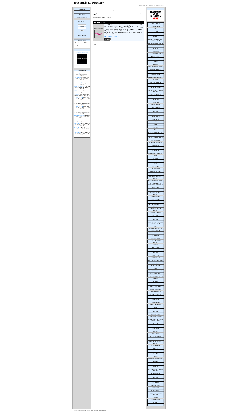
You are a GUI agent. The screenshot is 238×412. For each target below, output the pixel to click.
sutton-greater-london (155, 359)
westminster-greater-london (155, 393)
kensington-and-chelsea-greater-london (155, 222)
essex (155, 156)
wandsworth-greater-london (155, 376)
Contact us (96, 410)
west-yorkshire (155, 390)
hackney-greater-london (155, 181)
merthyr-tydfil (155, 258)
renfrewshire (155, 314)
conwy (155, 97)
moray (155, 268)
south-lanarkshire (155, 336)
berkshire (156, 51)
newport (155, 278)
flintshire (155, 166)
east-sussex (155, 150)
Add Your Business (82, 17)
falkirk (155, 158)
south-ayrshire (155, 334)
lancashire (155, 235)
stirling (155, 348)
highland (155, 202)
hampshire (155, 187)
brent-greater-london (155, 59)
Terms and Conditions (102, 410)
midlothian (155, 263)
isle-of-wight (156, 215)
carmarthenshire (155, 82)
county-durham (155, 107)
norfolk (155, 281)
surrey (155, 353)
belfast (155, 48)
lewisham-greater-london (155, 241)
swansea (155, 361)
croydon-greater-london (155, 110)
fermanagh (155, 161)
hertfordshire (155, 199)
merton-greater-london (155, 260)
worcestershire (155, 400)
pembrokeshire (155, 302)
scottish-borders (155, 326)
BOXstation (76, 90)
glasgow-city (155, 169)
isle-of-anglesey (156, 213)
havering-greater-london (155, 193)
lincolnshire (156, 247)
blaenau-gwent (155, 56)
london (155, 252)
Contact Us (82, 14)
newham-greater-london (155, 276)
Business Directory (82, 410)
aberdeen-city (155, 23)
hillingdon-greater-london (155, 205)
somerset (155, 331)
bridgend (155, 61)
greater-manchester (155, 174)
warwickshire (155, 380)
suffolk (155, 351)
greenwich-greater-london (155, 177)
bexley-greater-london (155, 53)
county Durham (155, 105)
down (155, 129)
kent (155, 226)
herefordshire (155, 197)
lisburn (155, 250)
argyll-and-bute (156, 34)
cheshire (155, 85)
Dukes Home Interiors (79, 115)
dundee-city (155, 135)
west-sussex (155, 388)
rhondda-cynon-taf (155, 316)
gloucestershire (155, 171)
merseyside (155, 255)
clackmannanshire (155, 94)
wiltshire (155, 397)
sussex (155, 356)
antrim (155, 31)
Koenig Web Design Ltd (79, 82)
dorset (155, 127)
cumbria (155, 114)
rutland (155, 323)
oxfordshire (155, 299)
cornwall (156, 102)
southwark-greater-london (155, 342)
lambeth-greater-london (155, 233)
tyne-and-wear (155, 373)
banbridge (155, 36)
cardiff (155, 80)
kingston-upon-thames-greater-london (156, 229)
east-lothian (155, 145)
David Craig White (79, 97)
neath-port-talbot (155, 273)
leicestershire (155, 238)
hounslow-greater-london (155, 209)
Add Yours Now (82, 35)
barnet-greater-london (155, 43)
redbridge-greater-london (155, 310)
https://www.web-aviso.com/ (82, 52)
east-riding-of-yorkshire (155, 148)
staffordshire (155, 346)
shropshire (155, 328)
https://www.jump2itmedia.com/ (112, 36)
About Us (82, 12)
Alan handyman (77, 123)
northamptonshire (155, 292)
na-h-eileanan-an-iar (155, 271)
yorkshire (155, 405)
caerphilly (155, 72)
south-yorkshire (156, 339)
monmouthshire (155, 265)
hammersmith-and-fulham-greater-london (155, 184)
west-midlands (155, 385)
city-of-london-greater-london (155, 90)
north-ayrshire (155, 284)
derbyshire (155, 119)
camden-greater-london (155, 77)
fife (155, 163)
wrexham (155, 402)
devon (155, 124)
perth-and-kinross (155, 305)
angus (155, 29)
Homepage (82, 9)
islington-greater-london (155, 218)
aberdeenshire (155, 26)
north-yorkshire (155, 289)
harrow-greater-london (155, 190)
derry (155, 122)
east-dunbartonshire (155, 143)
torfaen (155, 366)
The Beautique (78, 73)
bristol (155, 64)
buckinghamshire (155, 69)
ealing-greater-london (155, 137)
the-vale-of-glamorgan (155, 364)
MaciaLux (77, 120)
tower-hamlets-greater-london (155, 370)
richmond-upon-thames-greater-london (155, 320)
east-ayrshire (155, 140)
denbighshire (156, 116)
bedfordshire (155, 46)
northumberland (155, 294)
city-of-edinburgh (155, 87)
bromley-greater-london (155, 67)
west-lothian (156, 382)
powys (155, 307)
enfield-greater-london (155, 153)
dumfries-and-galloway (155, 132)
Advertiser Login (90, 410)
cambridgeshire (155, 74)
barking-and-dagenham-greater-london (155, 39)
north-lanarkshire (155, 286)
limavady (155, 245)
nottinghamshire (155, 297)
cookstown (155, 99)
